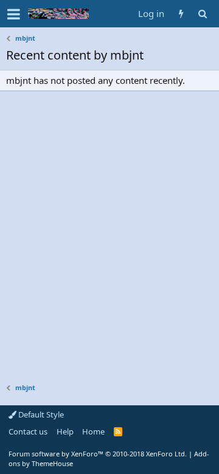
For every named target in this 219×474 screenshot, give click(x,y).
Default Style (40, 414)
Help (65, 431)
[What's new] (181, 13)
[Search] (202, 13)
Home (93, 431)
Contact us (28, 431)
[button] (13, 14)
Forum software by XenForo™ (98, 453)
